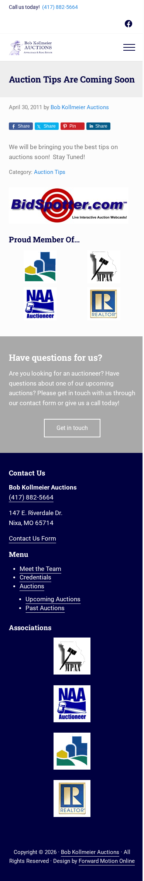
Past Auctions (45, 608)
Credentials (35, 577)
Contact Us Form (32, 538)
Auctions (32, 586)
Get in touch (72, 427)
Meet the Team (40, 568)
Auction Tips (49, 172)
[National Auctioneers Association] (40, 303)
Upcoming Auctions (52, 599)
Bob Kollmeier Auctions (90, 852)
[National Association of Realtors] (103, 303)
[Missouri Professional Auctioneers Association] (103, 266)
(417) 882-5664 (60, 7)
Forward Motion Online (107, 861)
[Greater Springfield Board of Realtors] (40, 266)
